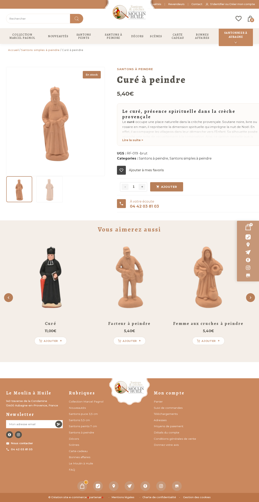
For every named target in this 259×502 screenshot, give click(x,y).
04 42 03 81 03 (22, 449)
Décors (74, 438)
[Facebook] (248, 260)
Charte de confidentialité (159, 497)
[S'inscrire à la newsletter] (58, 424)
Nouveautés (77, 407)
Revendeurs (176, 4)
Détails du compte (166, 432)
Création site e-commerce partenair (77, 497)
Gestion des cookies (197, 497)
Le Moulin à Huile (81, 463)
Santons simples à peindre (40, 50)
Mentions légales (122, 497)
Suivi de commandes (168, 407)
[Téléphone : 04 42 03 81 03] (248, 237)
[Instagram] (248, 267)
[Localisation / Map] (248, 244)
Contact (196, 4)
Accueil (13, 50)
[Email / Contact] (248, 252)
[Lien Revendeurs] (248, 275)
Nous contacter (22, 443)
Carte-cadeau (78, 451)
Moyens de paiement (168, 426)
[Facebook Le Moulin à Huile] (9, 434)
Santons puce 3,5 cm (83, 413)
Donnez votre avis (166, 444)
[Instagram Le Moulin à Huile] (18, 434)
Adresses (160, 420)
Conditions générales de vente (175, 438)
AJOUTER (169, 187)
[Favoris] (239, 18)
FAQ (72, 469)
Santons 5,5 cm (79, 420)
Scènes (74, 444)
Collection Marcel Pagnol (86, 401)
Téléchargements (166, 413)
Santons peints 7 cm (83, 426)
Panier (158, 401)
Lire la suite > (132, 140)
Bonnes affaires (79, 457)
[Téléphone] (98, 486)
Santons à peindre (153, 158)
